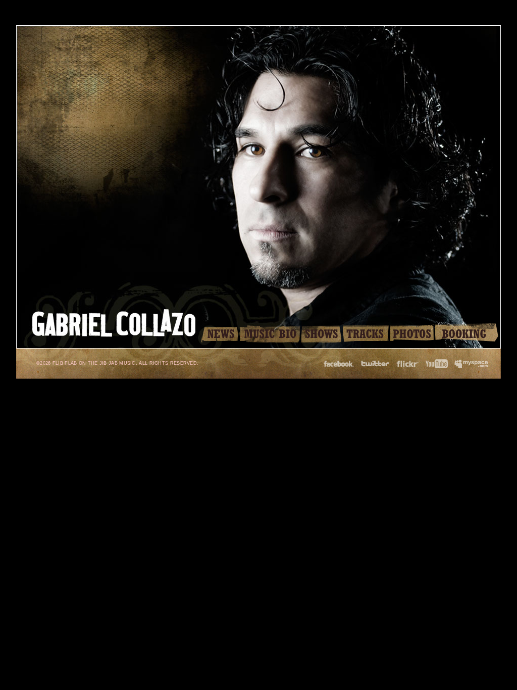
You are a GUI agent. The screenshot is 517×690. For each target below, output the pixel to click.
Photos (412, 332)
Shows (321, 332)
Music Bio (269, 332)
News (219, 332)
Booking (466, 332)
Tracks (366, 332)
